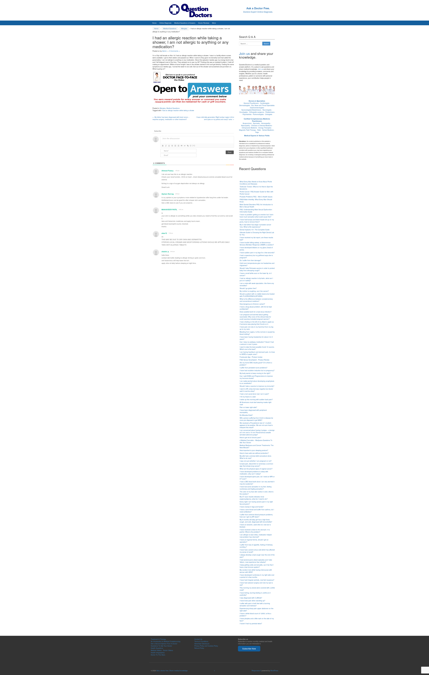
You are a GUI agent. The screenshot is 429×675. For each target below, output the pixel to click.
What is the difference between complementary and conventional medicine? (256, 300)
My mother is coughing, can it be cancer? (254, 291)
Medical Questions (169, 28)
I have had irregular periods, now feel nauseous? (257, 580)
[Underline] (169, 145)
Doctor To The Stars (158, 655)
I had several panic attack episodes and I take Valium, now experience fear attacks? (256, 561)
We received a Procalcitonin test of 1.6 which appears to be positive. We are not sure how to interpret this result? (256, 425)
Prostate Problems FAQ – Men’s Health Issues (256, 197)
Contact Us (198, 639)
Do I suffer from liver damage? (250, 260)
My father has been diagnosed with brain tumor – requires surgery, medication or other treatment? (170, 118)
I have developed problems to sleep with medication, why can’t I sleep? (254, 472)
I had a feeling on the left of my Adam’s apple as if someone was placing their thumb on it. (257, 323)
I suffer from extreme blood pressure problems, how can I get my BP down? (256, 515)
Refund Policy (199, 648)
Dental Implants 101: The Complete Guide (254, 230)
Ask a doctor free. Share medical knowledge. (172, 670)
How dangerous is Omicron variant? (252, 304)
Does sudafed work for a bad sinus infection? (255, 312)
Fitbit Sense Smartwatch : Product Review (254, 360)
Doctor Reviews (203, 23)
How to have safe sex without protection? (254, 453)
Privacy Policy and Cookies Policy (206, 646)
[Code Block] (184, 145)
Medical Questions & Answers (184, 23)
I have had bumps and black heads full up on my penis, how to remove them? (257, 220)
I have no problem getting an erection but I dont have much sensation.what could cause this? (256, 215)
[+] (194, 145)
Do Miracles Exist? (246, 415)
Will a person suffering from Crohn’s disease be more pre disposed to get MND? (256, 419)
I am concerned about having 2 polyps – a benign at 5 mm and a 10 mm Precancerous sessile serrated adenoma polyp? (257, 432)
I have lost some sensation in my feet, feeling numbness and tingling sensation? (255, 487)
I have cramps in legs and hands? (252, 507)
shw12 (164, 233)
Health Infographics (158, 652)
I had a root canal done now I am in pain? (254, 394)
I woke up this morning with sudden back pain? (256, 399)
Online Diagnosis (165, 23)
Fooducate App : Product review (251, 357)
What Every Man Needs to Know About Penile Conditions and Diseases (256, 182)
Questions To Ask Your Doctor (161, 646)
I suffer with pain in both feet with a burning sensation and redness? (255, 604)
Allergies (184, 28)
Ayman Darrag (168, 194)
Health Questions (157, 648)
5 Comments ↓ (174, 51)
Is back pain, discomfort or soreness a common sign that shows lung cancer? (256, 465)
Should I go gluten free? (248, 288)
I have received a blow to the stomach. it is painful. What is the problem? (255, 531)
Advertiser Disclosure (201, 643)
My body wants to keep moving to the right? (255, 373)
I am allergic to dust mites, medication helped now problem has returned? (256, 536)
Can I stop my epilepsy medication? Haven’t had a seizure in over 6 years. (257, 343)
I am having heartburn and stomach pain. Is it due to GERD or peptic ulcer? (257, 353)
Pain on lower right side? (248, 407)
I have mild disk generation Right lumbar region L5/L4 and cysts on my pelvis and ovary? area (215, 118)
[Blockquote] (181, 145)
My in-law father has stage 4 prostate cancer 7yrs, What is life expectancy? (255, 225)
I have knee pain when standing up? (252, 600)
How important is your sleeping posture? (254, 450)
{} (190, 145)
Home (154, 23)
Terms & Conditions (201, 641)
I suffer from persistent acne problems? (253, 367)
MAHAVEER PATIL (169, 209)
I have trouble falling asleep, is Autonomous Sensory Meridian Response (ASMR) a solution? (257, 243)
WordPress (274, 670)
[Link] (187, 145)
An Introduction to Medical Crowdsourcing (165, 641)
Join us (244, 53)
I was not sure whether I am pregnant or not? (256, 461)
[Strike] (172, 145)
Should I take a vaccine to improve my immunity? (257, 386)
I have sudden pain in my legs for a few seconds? (257, 252)
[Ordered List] (175, 145)
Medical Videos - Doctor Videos (162, 650)
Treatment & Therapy (158, 639)
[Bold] (162, 145)
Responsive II (256, 670)
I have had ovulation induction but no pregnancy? (257, 370)
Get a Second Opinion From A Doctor (164, 643)
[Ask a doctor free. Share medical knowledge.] (193, 10)
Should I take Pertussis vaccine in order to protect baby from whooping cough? (257, 269)
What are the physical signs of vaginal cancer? (256, 469)
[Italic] (165, 145)
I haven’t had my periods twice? (251, 623)
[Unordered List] (178, 145)
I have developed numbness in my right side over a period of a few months (257, 576)
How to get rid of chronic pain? (250, 437)
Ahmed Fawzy (167, 170)
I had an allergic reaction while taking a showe (178, 110)
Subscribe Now (249, 648)
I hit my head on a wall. (248, 397)
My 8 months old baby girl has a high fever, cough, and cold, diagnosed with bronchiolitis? (256, 520)
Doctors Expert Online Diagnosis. (258, 11)
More (214, 23)
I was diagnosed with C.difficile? (251, 598)
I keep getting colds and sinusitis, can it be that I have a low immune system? (256, 566)
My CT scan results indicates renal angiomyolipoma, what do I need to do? (254, 498)
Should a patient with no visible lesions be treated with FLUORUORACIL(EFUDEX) (257, 295)
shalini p (165, 251)
